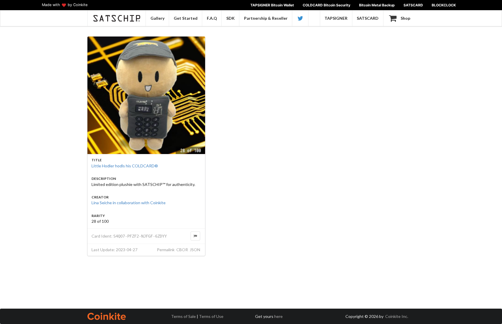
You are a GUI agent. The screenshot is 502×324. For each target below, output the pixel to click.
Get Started (186, 18)
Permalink (165, 249)
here (278, 316)
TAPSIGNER (335, 18)
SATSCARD (413, 5)
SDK (230, 18)
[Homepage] (116, 18)
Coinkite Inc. (396, 316)
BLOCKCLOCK (444, 5)
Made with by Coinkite (64, 5)
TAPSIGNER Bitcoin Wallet (272, 5)
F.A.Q (212, 18)
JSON (195, 249)
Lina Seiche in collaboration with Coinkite (129, 202)
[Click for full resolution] (146, 95)
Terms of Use (211, 316)
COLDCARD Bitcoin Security (326, 5)
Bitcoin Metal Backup (377, 5)
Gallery (157, 18)
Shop (405, 18)
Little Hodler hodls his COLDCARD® (125, 165)
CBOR (182, 249)
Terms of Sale (183, 316)
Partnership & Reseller (266, 18)
